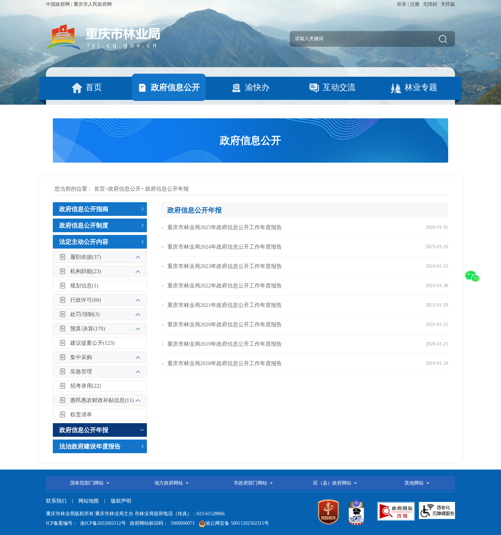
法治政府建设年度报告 (90, 446)
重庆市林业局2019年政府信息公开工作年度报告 (224, 344)
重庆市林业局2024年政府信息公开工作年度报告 (224, 247)
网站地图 (88, 501)
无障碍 (430, 4)
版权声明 (121, 501)
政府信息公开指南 (83, 209)
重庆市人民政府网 (93, 4)
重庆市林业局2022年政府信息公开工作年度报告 (224, 285)
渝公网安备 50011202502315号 (237, 523)
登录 (401, 4)
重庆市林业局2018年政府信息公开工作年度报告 (224, 363)
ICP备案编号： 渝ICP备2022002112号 (86, 523)
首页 (99, 189)
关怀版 (448, 4)
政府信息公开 (124, 189)
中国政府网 (58, 4)
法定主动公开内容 (83, 241)
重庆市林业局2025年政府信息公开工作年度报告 (224, 227)
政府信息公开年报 (83, 430)
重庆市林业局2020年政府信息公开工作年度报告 (224, 324)
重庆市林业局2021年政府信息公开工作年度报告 (224, 305)
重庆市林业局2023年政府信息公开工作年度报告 (224, 266)
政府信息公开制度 (83, 225)
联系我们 (56, 501)
